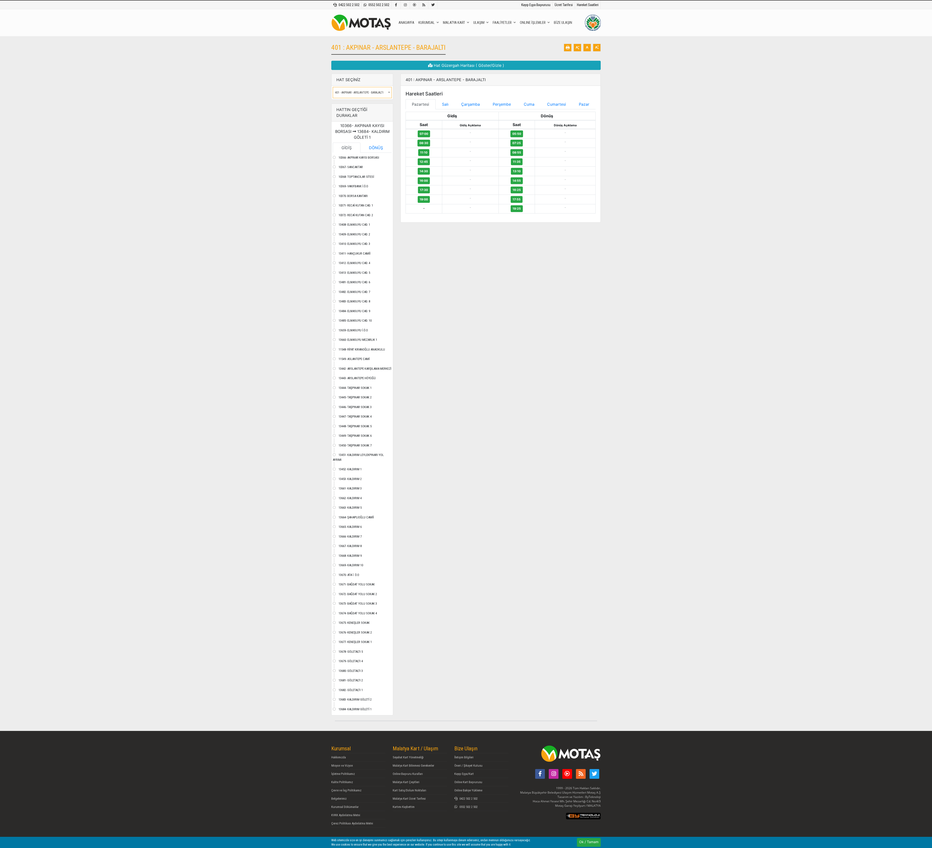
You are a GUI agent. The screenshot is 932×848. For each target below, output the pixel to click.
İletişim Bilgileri (464, 757)
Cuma (529, 104)
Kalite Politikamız (342, 782)
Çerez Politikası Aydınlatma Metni (352, 823)
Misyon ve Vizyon (342, 765)
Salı (445, 104)
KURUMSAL (426, 22)
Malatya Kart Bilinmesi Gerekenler (413, 765)
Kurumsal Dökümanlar (345, 807)
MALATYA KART (454, 22)
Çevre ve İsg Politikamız (346, 790)
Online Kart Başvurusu (468, 782)
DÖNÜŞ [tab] (376, 147)
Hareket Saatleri (588, 5)
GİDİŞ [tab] (346, 147)
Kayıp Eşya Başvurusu (535, 5)
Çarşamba (470, 104)
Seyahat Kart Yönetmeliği (408, 757)
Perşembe (502, 104)
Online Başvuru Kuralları (408, 774)
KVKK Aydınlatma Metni (345, 815)
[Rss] (423, 4)
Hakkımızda (338, 757)
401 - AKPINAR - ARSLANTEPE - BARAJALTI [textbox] (359, 92)
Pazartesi (420, 104)
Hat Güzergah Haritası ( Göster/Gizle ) (468, 65)
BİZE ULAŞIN (563, 22)
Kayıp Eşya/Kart (464, 774)
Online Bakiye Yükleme (468, 790)
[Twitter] (433, 4)
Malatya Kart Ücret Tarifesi (409, 798)
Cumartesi (556, 104)
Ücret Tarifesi (564, 5)
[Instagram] (405, 4)
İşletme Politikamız (343, 774)
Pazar (584, 104)
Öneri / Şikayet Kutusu (468, 765)
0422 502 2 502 (349, 5)
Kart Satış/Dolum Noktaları (409, 790)
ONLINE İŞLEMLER (533, 22)
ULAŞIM (478, 22)
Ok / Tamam (589, 842)
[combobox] (362, 92)
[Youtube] (414, 4)
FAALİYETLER (502, 22)
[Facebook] (396, 4)
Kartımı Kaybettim (404, 807)
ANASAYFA (406, 22)
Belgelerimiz (339, 798)
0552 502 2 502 (378, 5)
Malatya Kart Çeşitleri (406, 782)
